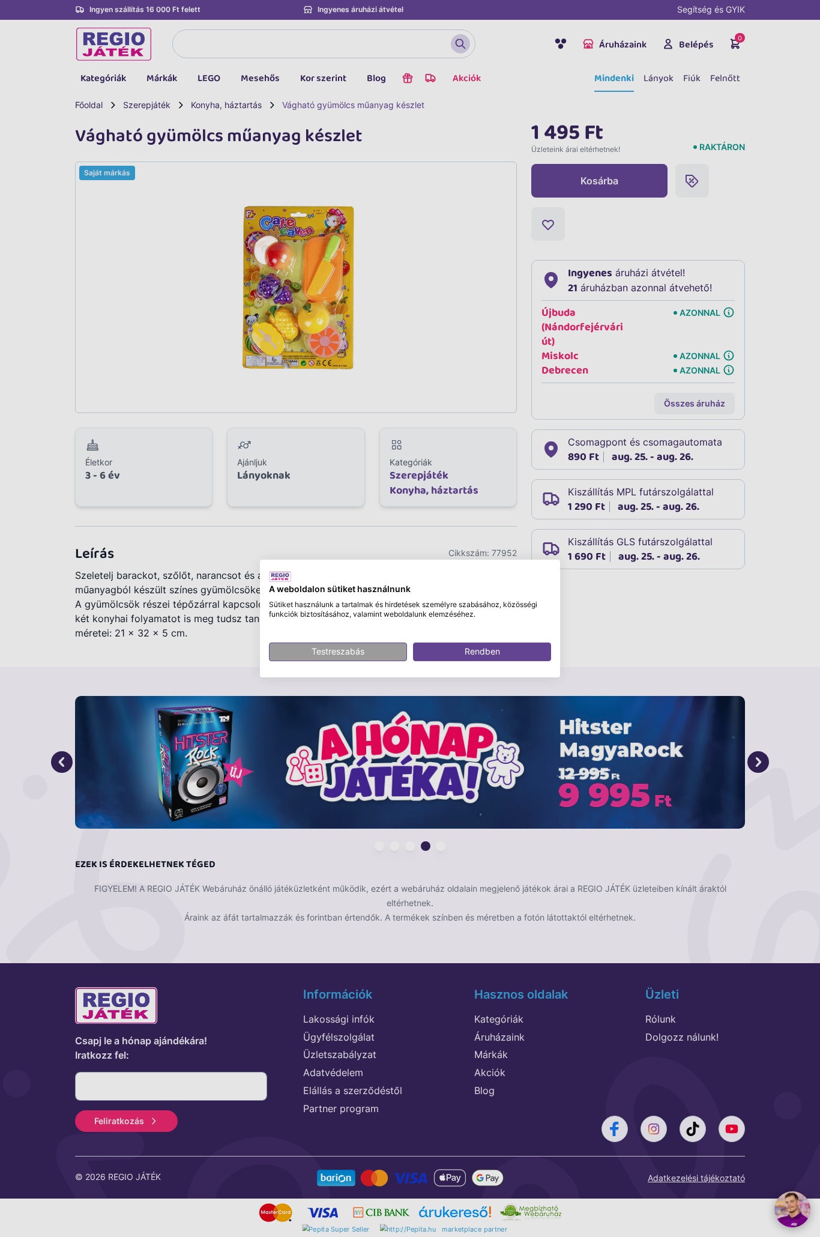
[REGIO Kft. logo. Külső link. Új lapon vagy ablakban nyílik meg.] (280, 576)
